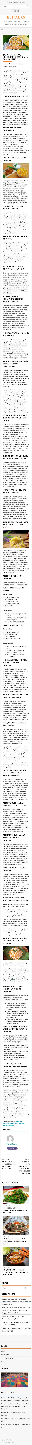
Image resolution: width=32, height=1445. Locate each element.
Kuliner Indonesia (11, 66)
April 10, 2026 (7, 1267)
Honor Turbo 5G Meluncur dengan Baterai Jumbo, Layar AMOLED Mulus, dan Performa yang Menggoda (16, 1310)
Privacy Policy (5, 1355)
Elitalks (16, 17)
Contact (3, 1362)
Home (3, 1351)
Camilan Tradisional (15, 64)
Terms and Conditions (7, 1358)
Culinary (5, 64)
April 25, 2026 (7, 1236)
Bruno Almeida (22, 47)
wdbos (13, 979)
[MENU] (2, 30)
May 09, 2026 (7, 1205)
